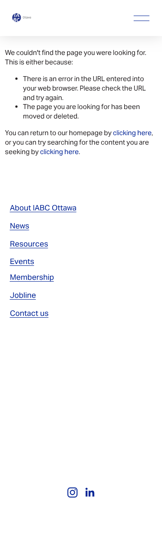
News (19, 226)
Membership (32, 277)
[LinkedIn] (89, 492)
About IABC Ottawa (43, 208)
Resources (29, 244)
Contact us (29, 313)
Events (22, 261)
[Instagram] (72, 492)
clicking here (132, 132)
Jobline (23, 295)
